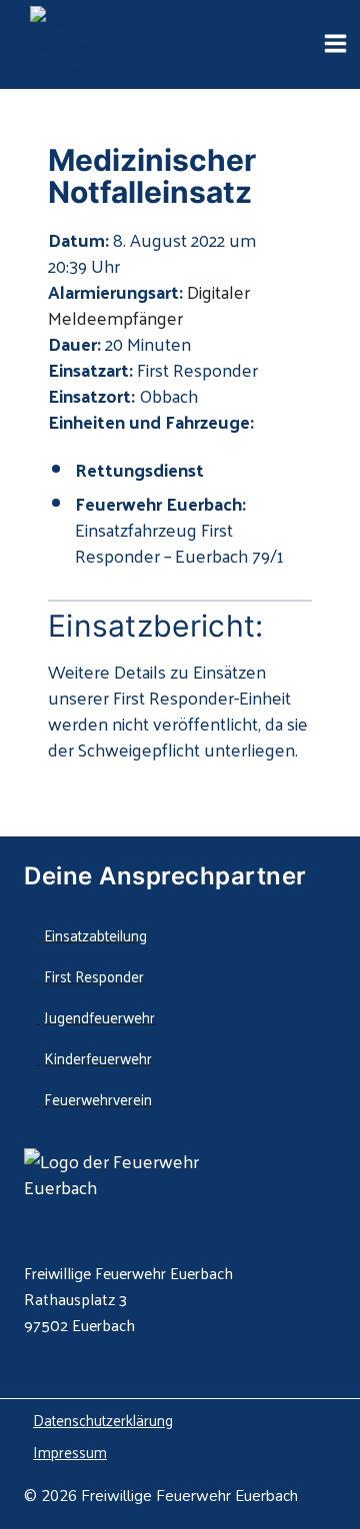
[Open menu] (335, 44)
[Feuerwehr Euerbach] (110, 45)
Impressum (70, 1451)
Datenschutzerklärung (103, 1419)
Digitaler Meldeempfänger (149, 304)
